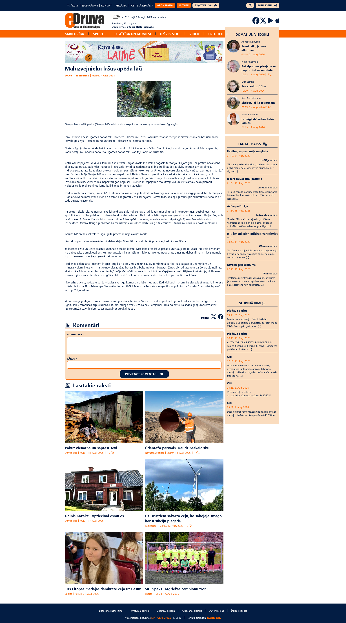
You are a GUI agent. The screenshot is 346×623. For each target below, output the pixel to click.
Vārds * (72, 358)
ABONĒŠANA (165, 5)
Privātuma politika (139, 610)
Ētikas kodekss (239, 610)
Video (194, 34)
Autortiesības (216, 610)
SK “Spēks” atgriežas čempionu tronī (176, 588)
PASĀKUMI (73, 5)
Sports (99, 34)
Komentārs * (75, 334)
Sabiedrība (74, 34)
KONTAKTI (106, 5)
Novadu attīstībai (154, 452)
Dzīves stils (170, 34)
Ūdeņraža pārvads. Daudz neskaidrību (177, 447)
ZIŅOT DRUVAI (203, 5)
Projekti (215, 34)
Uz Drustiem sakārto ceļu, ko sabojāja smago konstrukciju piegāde (183, 518)
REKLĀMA (121, 5)
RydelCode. (214, 617)
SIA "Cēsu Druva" (161, 617)
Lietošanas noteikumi (110, 610)
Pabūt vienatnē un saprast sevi (91, 447)
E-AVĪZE (183, 5)
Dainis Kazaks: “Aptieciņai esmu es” (95, 515)
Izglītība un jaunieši (132, 34)
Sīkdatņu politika (166, 610)
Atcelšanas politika (192, 610)
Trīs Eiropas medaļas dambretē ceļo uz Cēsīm (103, 588)
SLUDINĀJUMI (90, 5)
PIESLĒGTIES (265, 5)
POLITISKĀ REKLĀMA (141, 5)
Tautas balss (250, 144)
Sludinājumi (250, 303)
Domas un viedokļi (252, 34)
